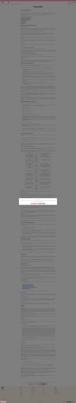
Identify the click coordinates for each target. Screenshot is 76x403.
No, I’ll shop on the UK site (42, 203)
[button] (3, 401)
